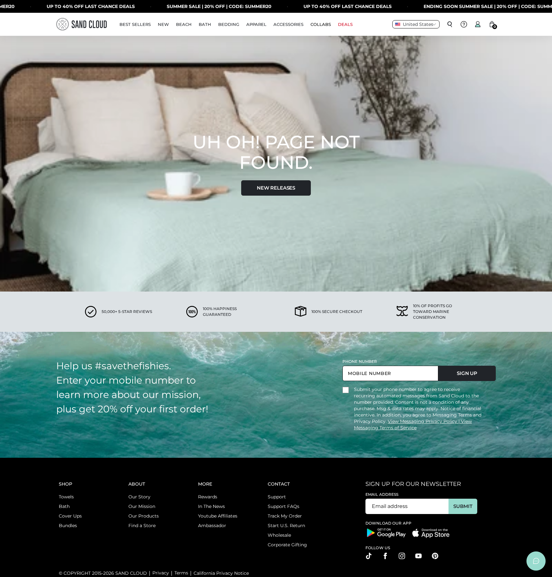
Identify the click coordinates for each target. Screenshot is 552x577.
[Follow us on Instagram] (402, 556)
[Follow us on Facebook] (385, 556)
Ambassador (212, 525)
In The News (211, 506)
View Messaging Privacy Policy (423, 421)
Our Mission (141, 506)
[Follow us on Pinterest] (435, 556)
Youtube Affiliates (217, 516)
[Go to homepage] (81, 24)
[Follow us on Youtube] (418, 556)
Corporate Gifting (287, 545)
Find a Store (142, 525)
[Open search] (450, 24)
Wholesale (279, 535)
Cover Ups (70, 516)
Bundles (68, 525)
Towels (66, 497)
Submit (462, 506)
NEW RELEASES (276, 188)
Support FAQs (283, 506)
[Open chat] (536, 561)
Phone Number (359, 361)
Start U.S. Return (286, 525)
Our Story (139, 497)
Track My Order (285, 516)
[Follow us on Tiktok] (368, 556)
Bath (64, 506)
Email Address (382, 494)
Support (277, 497)
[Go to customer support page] (464, 24)
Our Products (143, 516)
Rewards (207, 497)
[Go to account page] (478, 24)
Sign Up (467, 373)
